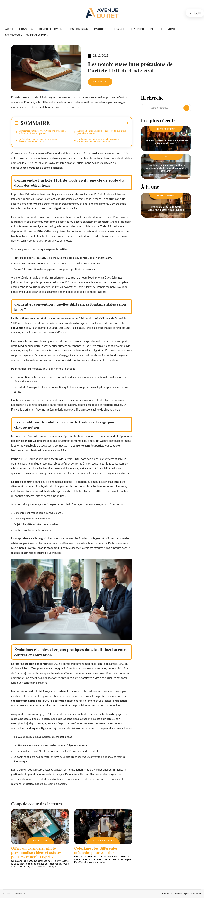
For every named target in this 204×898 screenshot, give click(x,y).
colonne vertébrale (25, 445)
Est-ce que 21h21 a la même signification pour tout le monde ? (166, 208)
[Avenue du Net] (102, 12)
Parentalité (40, 840)
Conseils (100, 81)
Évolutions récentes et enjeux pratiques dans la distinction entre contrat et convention (98, 140)
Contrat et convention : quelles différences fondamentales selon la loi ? (38, 140)
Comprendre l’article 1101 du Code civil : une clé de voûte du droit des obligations (42, 132)
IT (166, 157)
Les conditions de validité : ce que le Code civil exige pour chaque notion (101, 132)
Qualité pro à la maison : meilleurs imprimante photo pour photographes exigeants (166, 167)
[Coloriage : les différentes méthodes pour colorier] (103, 826)
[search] (190, 13)
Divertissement (103, 840)
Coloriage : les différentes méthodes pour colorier (95, 850)
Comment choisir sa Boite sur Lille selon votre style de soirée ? (166, 141)
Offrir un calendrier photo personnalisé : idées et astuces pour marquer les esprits (36, 852)
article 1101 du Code (25, 97)
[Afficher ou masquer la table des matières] (89, 123)
